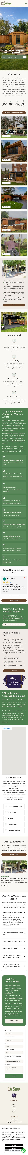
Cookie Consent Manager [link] (7, 1128)
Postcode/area (10, 1049)
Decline (14, 1148)
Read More (4, 885)
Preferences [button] (5, 1140)
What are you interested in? (13, 1057)
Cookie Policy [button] (15, 1137)
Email (6, 1043)
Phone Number (9, 1037)
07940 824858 (14, 1120)
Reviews (14, 1108)
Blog (14, 1110)
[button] (25, 3)
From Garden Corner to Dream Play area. (14, 878)
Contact (14, 1112)
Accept (14, 1145)
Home (14, 1104)
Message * (8, 1064)
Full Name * (8, 1030)
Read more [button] (6, 591)
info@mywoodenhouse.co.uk (14, 1122)
